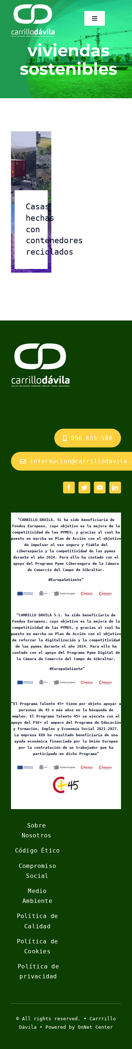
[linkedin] (115, 487)
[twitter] (84, 487)
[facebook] (69, 487)
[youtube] (100, 487)
